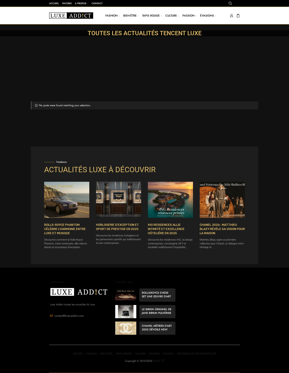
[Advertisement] (144, 76)
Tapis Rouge (151, 16)
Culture (171, 16)
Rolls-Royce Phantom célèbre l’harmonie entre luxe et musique (65, 229)
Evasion (168, 353)
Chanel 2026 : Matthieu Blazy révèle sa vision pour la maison (222, 229)
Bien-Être (107, 353)
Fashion (111, 16)
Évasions (207, 16)
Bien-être (130, 16)
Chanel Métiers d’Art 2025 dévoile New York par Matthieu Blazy (157, 327)
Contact (97, 3)
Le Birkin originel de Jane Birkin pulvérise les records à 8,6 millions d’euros (156, 311)
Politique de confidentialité (196, 353)
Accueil (54, 3)
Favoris (67, 3)
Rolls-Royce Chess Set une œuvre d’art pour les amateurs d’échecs (156, 294)
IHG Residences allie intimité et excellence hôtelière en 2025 (166, 229)
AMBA (157, 361)
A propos (80, 3)
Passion (188, 16)
